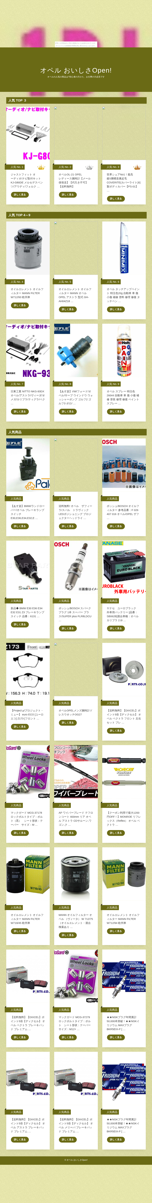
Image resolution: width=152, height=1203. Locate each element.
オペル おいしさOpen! (76, 70)
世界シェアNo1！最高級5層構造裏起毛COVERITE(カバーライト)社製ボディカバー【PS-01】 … (124, 182)
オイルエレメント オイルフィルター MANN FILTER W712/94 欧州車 (123, 919)
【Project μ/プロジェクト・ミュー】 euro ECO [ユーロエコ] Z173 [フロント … (27, 714)
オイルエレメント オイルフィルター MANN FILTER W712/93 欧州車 (27, 293)
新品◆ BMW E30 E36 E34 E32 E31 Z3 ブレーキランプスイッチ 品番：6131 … (27, 612)
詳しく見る (20, 194)
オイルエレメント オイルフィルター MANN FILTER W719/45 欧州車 (27, 919)
